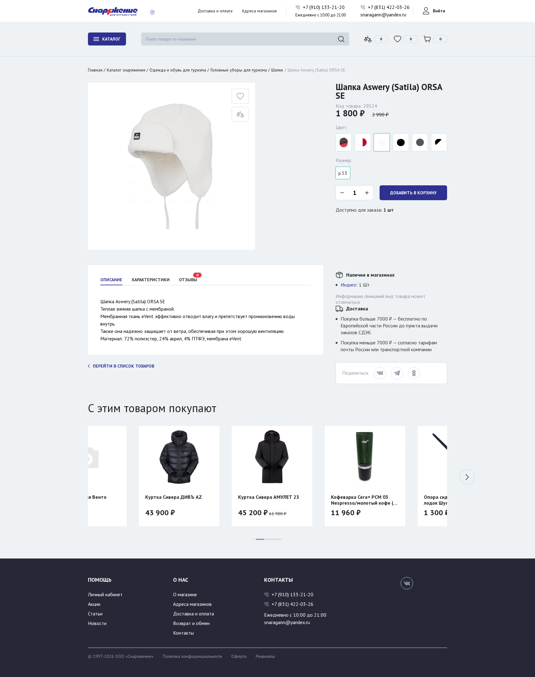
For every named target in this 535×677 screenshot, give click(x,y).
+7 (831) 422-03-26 (389, 7)
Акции (94, 604)
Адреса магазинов (259, 11)
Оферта (238, 656)
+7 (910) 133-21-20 (324, 7)
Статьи (95, 613)
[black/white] (439, 142)
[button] (467, 477)
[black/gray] (420, 142)
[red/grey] (344, 142)
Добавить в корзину (413, 193)
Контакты (183, 633)
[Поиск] (341, 38)
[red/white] (363, 142)
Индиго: (349, 285)
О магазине (185, 594)
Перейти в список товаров (123, 366)
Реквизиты (265, 656)
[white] (382, 142)
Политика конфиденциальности (192, 656)
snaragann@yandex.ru (383, 14)
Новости (97, 623)
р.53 (342, 173)
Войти (439, 10)
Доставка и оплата (215, 11)
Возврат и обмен (191, 623)
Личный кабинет (105, 594)
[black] (401, 142)
